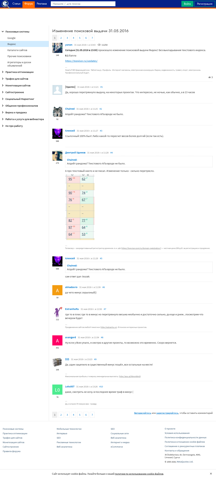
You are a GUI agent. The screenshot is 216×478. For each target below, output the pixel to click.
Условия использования (177, 433)
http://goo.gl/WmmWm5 (129, 376)
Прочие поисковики (19, 56)
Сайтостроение (14, 92)
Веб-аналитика (64, 446)
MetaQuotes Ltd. (185, 461)
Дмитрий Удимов (75, 152)
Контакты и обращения (177, 450)
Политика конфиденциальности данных (185, 437)
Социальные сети (120, 433)
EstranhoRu (72, 309)
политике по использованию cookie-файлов (139, 473)
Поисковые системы (17, 31)
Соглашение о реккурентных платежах (185, 446)
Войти (187, 4)
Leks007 (69, 386)
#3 (101, 130)
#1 (101, 86)
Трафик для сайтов (16, 78)
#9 (95, 359)
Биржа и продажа (16, 112)
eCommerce (117, 446)
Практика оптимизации (19, 72)
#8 (102, 337)
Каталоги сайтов (17, 50)
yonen (68, 44)
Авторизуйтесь (142, 413)
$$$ (67, 359)
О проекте (170, 428)
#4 (111, 152)
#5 (101, 258)
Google (11, 38)
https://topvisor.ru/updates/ (81, 60)
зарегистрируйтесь (167, 413)
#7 (105, 309)
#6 (103, 287)
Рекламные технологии (69, 442)
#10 (101, 386)
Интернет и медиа (120, 442)
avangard (70, 337)
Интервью (62, 433)
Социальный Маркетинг (19, 99)
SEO (59, 437)
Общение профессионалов (21, 105)
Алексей (70, 130)
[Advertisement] (108, 17)
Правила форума (11, 451)
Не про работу (14, 126)
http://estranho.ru (109, 327)
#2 (101, 108)
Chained (70, 108)
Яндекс (11, 44)
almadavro (71, 287)
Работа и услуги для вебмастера (24, 119)
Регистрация (204, 4)
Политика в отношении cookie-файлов (185, 441)
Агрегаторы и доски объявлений (19, 63)
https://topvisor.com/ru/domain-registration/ (141, 248)
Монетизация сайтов (17, 85)
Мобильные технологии (69, 428)
